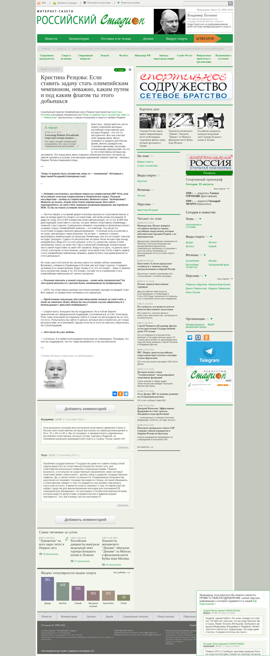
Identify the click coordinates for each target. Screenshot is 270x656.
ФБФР (211, 324)
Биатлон (142, 181)
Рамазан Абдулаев (196, 284)
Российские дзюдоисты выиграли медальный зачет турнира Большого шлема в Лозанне (85, 548)
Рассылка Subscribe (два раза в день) (181, 637)
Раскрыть (209, 172)
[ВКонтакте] (114, 393)
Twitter (180, 635)
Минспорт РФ (143, 55)
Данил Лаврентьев (196, 288)
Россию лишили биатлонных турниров (152, 285)
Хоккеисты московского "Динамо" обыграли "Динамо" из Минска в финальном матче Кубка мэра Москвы (116, 549)
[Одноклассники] (120, 393)
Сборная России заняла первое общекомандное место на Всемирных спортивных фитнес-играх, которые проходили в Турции (153, 138)
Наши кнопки (166, 616)
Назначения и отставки (223, 57)
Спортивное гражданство (46, 57)
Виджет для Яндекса (174, 641)
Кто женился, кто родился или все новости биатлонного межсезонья (155, 308)
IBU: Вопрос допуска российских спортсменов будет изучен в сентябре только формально (157, 355)
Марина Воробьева (219, 284)
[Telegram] (126, 393)
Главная (46, 48)
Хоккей (104, 55)
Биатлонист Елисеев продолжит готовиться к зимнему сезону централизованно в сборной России (156, 266)
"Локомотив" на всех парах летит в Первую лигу (51, 544)
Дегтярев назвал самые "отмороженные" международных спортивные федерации (155, 374)
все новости (143, 447)
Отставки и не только (116, 38)
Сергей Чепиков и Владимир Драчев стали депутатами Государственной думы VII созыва (157, 328)
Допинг (148, 38)
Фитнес (213, 242)
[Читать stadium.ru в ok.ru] (209, 377)
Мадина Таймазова (219, 288)
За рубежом (192, 260)
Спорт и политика (66, 57)
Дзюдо (189, 242)
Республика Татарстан (192, 265)
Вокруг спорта (176, 38)
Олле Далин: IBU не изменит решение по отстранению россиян (157, 395)
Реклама (169, 644)
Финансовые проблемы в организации (203, 58)
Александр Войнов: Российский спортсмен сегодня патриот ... (62, 136)
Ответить (123, 447)
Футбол (123, 55)
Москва (213, 260)
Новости (51, 38)
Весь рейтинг (119, 572)
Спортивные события (135, 616)
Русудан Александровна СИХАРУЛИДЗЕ (223, 644)
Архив (109, 616)
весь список (219, 188)
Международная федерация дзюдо (196, 325)
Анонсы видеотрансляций (164, 57)
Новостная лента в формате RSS (179, 633)
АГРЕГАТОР (205, 38)
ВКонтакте (188, 635)
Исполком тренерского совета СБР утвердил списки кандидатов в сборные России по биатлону (156, 430)
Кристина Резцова (147, 210)
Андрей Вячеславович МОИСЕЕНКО (221, 610)
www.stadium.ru (106, 637)
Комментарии (79, 38)
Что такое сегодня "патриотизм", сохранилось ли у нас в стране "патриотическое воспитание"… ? (61, 143)
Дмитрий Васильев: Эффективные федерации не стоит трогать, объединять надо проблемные (155, 411)
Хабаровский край (219, 264)
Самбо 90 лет (184, 55)
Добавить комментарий (85, 409)
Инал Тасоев (193, 292)
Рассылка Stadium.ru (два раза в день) (181, 639)
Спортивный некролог (85, 57)
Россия (141, 195)
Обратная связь (193, 616)
